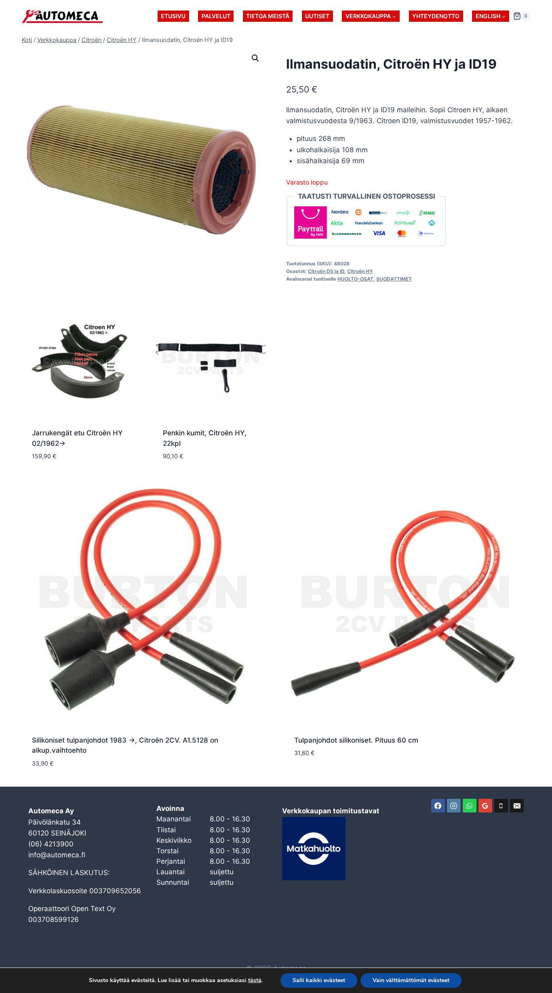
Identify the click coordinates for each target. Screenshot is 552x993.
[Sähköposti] (517, 805)
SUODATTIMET (394, 279)
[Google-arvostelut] (485, 805)
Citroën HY (360, 271)
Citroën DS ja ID (326, 271)
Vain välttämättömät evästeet (411, 980)
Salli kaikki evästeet (319, 980)
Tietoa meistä (267, 16)
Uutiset (317, 16)
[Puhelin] (501, 805)
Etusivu (173, 16)
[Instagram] (454, 805)
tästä (254, 980)
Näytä (304, 777)
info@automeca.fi (56, 855)
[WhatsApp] (469, 805)
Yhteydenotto (435, 16)
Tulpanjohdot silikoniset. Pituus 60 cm (356, 740)
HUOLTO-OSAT (355, 279)
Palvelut (216, 16)
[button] (255, 58)
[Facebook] (438, 805)
